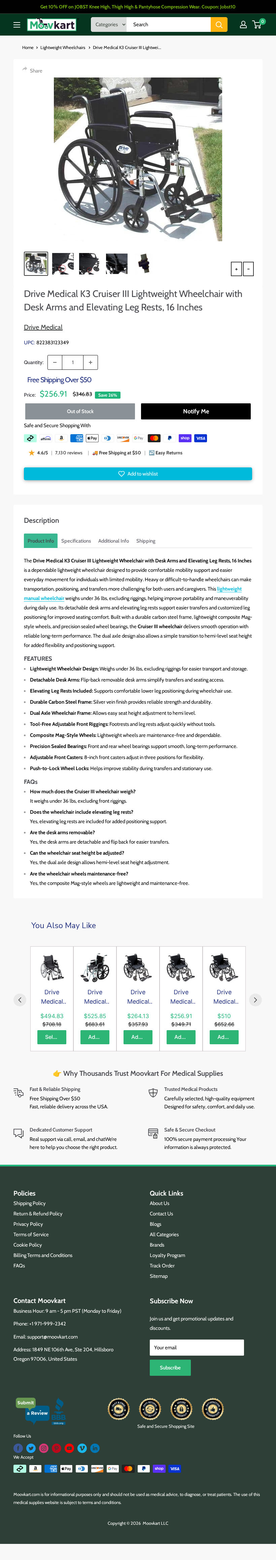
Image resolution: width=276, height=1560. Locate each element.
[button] (138, 473)
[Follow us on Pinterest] (56, 1448)
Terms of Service (31, 1234)
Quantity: (33, 362)
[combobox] (169, 24)
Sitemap (159, 1276)
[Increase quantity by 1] (90, 362)
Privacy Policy (28, 1224)
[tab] (41, 541)
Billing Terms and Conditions (42, 1255)
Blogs (155, 1224)
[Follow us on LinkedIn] (95, 1448)
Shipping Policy (29, 1203)
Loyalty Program (167, 1255)
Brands (157, 1245)
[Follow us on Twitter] (31, 1448)
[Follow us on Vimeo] (82, 1448)
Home (28, 47)
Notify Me (196, 411)
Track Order (162, 1266)
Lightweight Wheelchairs (63, 47)
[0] (257, 24)
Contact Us (161, 1214)
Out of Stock (80, 411)
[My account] (243, 24)
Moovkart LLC (155, 1523)
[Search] (219, 24)
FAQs (19, 1266)
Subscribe (170, 1368)
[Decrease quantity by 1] (55, 362)
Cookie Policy (27, 1245)
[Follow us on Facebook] (18, 1448)
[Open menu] (16, 25)
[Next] (255, 1000)
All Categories (164, 1234)
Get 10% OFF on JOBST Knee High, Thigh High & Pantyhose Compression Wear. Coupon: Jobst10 (138, 7)
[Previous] (19, 1000)
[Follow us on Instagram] (43, 1448)
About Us (159, 1203)
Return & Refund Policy (38, 1214)
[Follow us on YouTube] (69, 1448)
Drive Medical (43, 327)
